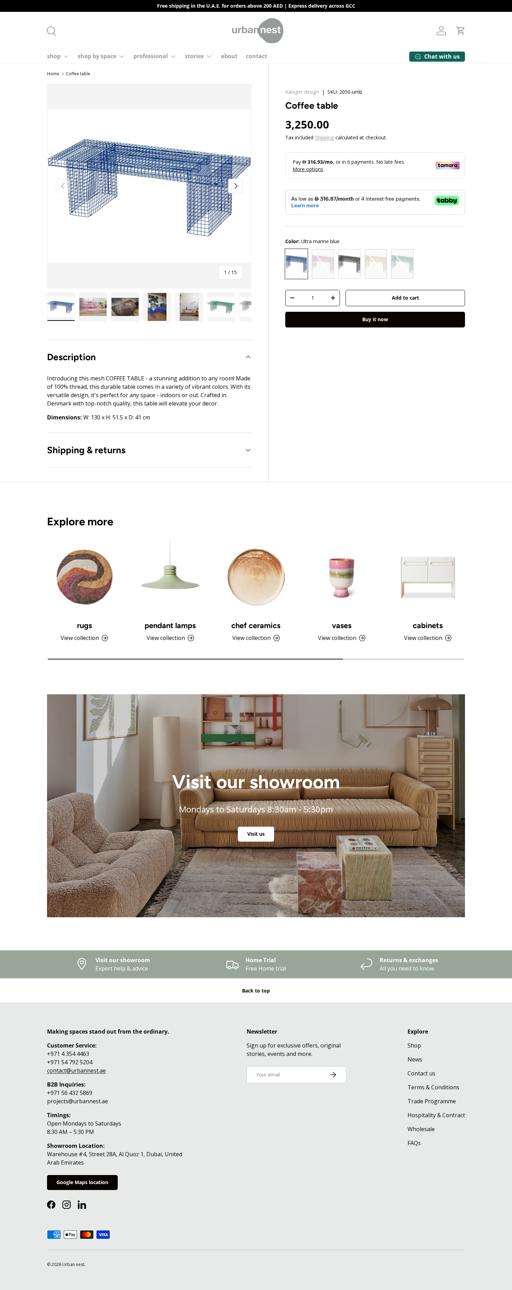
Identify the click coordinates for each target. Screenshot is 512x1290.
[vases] (342, 577)
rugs (84, 625)
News (415, 1059)
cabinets (428, 625)
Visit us (256, 834)
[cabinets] (428, 577)
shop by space (97, 56)
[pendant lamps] (170, 577)
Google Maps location (82, 1182)
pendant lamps (170, 625)
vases (341, 625)
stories (194, 56)
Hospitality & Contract (436, 1115)
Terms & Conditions (433, 1087)
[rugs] (84, 577)
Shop (414, 1045)
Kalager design (302, 91)
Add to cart (405, 297)
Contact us (421, 1073)
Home (53, 74)
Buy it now (375, 319)
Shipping (324, 137)
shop (54, 56)
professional (150, 56)
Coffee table (78, 74)
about (229, 56)
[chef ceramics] (256, 577)
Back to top (256, 990)
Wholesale (421, 1129)
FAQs (414, 1143)
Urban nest (73, 1264)
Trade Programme (432, 1101)
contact (256, 56)
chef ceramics (255, 625)
